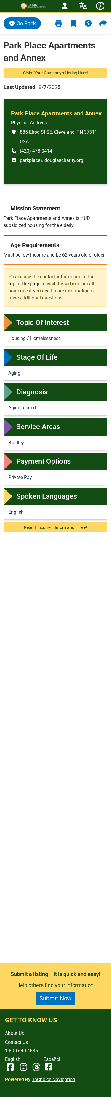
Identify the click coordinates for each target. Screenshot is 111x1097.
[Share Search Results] (103, 23)
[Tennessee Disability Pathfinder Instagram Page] (23, 1067)
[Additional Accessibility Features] (100, 6)
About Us (14, 1033)
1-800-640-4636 (21, 1051)
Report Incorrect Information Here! (55, 527)
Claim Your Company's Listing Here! (55, 73)
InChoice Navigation (53, 1079)
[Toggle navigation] (6, 6)
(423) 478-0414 (31, 151)
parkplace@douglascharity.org (47, 160)
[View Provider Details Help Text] (88, 23)
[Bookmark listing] (73, 23)
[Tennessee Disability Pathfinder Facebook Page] (10, 1067)
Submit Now (55, 998)
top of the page (24, 284)
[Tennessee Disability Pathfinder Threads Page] (36, 1067)
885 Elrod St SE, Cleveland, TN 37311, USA (54, 136)
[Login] (65, 6)
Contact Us (16, 1042)
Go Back (25, 23)
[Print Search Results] (58, 23)
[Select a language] (83, 6)
